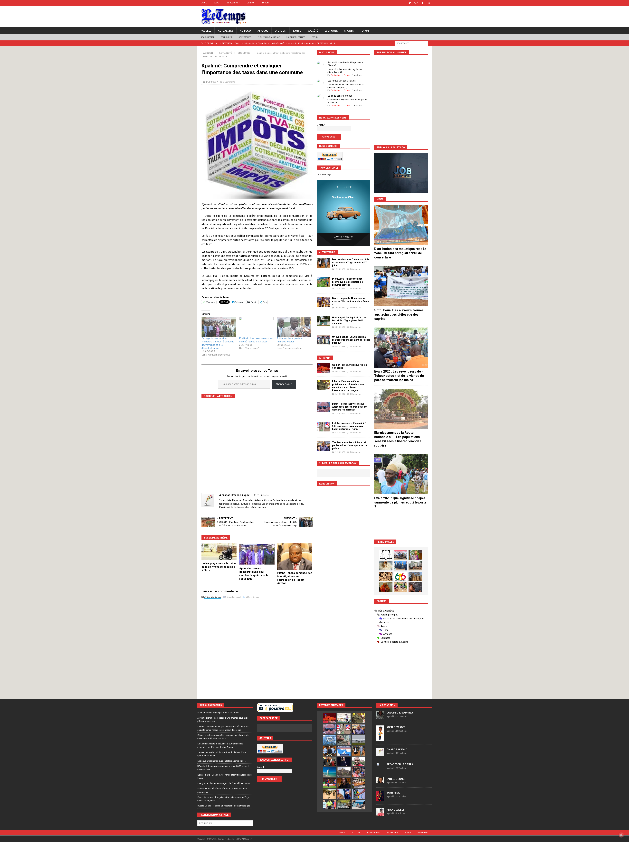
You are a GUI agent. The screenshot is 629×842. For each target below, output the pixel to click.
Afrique (262, 31)
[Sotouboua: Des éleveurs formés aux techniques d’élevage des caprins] (401, 286)
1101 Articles (261, 495)
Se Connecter (208, 37)
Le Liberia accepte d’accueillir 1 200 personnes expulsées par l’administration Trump (349, 426)
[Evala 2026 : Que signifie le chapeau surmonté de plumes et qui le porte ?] (401, 474)
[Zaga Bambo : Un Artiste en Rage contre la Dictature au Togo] (385, 587)
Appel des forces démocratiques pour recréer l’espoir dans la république (253, 573)
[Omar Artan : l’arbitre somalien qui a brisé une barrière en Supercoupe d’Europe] (329, 804)
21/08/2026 (339, 394)
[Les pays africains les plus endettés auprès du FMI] (329, 740)
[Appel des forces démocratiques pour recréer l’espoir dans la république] (257, 554)
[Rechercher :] (411, 43)
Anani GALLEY (395, 810)
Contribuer (244, 37)
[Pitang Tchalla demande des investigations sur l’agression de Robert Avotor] (295, 556)
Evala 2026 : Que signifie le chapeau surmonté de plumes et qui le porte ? (400, 502)
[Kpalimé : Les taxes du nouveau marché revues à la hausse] (256, 327)
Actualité (225, 53)
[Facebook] (422, 3)
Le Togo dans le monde (340, 96)
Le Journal (232, 2)
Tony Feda (393, 793)
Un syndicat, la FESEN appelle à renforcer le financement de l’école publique (351, 340)
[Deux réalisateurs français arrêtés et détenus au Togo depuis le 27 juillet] (323, 263)
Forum (265, 2)
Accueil (206, 31)
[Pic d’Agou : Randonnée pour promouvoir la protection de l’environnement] (323, 282)
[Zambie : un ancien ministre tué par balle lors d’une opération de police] (323, 446)
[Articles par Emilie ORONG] (380, 781)
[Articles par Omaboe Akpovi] (380, 754)
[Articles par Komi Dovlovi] (380, 739)
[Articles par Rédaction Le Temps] (380, 768)
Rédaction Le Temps (340, 75)
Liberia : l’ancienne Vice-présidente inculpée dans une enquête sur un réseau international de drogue (223, 728)
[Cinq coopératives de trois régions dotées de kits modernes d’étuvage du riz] (415, 565)
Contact (251, 2)
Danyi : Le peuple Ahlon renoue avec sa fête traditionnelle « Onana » (350, 301)
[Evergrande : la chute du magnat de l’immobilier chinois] (329, 751)
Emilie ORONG (396, 779)
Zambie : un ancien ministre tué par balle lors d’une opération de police (349, 445)
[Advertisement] (401, 525)
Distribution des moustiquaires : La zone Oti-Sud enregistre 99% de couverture (400, 253)
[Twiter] (410, 3)
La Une (204, 2)
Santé (297, 31)
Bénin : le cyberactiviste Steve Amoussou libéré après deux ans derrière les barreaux (350, 407)
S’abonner (226, 37)
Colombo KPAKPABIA (400, 712)
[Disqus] (257, 646)
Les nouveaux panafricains (341, 80)
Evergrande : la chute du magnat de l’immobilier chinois (223, 783)
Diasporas (423, 832)
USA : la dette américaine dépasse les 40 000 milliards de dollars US (223, 767)
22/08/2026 (339, 371)
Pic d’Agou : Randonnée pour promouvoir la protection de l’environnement (347, 281)
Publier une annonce (269, 37)
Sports (349, 31)
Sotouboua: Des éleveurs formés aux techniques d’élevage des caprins (399, 314)
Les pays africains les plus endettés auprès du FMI (222, 761)
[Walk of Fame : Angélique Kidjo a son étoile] (323, 368)
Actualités (225, 31)
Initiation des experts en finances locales (290, 339)
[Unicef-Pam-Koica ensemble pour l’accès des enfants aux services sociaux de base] (400, 565)
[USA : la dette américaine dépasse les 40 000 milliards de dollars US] (344, 740)
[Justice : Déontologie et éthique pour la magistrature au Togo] (385, 555)
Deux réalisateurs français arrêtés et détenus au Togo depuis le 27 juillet (350, 262)
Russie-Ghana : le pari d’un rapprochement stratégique (223, 805)
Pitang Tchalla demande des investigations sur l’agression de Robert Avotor (294, 578)
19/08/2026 (339, 269)
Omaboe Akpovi (397, 749)
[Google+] (416, 3)
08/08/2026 (339, 327)
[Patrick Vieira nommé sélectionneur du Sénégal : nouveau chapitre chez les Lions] (358, 761)
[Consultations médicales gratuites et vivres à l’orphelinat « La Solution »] (400, 555)
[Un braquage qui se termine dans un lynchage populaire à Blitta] (219, 551)
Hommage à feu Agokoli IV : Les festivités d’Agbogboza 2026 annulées (349, 320)
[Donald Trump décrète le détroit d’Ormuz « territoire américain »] (344, 751)
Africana (324, 358)
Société (312, 31)
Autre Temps (327, 252)
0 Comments (229, 82)
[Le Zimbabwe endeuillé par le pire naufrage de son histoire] (358, 783)
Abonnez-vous (284, 384)
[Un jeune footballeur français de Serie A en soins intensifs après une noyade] (358, 772)
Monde (408, 832)
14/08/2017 (212, 82)
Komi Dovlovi (396, 727)
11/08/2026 (339, 288)
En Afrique (392, 832)
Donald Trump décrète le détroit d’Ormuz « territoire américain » (222, 790)
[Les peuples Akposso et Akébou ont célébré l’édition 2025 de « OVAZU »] (385, 565)
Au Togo (245, 31)
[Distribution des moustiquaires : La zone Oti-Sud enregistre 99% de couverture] (401, 225)
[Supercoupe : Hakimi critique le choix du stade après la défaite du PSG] (329, 783)
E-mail (321, 125)
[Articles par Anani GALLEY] (380, 814)
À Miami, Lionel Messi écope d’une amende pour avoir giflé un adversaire (222, 719)
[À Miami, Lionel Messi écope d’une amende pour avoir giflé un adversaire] (344, 718)
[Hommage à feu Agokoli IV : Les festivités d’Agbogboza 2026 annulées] (323, 321)
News (216, 2)
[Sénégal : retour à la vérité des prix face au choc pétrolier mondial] (358, 794)
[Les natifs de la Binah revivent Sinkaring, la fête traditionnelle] (400, 587)
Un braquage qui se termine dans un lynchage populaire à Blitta (218, 567)
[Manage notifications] (621, 834)
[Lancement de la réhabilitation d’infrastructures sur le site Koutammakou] (415, 576)
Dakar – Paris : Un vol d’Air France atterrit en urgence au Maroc (224, 776)
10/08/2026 (339, 307)
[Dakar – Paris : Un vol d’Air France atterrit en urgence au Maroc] (358, 740)
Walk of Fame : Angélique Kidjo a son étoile (218, 712)
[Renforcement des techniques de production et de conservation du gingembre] (385, 576)
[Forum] (429, 3)
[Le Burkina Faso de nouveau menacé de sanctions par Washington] (344, 794)
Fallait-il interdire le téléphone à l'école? (345, 64)
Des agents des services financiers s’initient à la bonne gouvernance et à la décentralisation (217, 343)
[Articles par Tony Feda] (380, 799)
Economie (331, 31)
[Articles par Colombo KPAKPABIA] (380, 717)
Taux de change (324, 174)
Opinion (280, 31)
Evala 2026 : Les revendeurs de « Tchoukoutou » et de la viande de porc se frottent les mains (399, 375)
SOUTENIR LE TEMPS (295, 37)
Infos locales (373, 832)
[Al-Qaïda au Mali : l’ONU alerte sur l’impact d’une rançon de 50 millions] (329, 794)
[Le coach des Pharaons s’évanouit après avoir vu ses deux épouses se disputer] (344, 761)
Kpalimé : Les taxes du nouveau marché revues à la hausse (256, 339)
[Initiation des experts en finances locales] (294, 327)
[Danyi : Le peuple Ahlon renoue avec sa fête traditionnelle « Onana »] (323, 302)
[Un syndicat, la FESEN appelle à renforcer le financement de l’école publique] (323, 340)
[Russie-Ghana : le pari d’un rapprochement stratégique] (329, 761)
